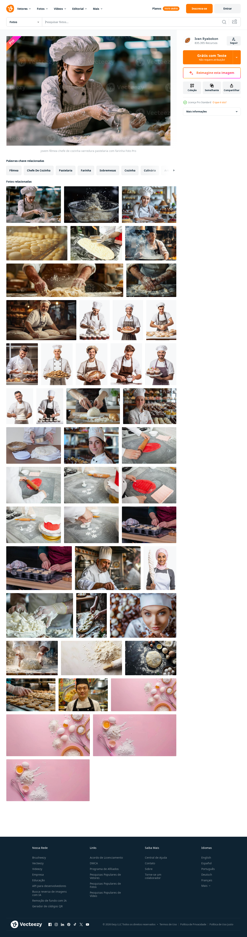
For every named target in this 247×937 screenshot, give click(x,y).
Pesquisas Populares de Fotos (105, 885)
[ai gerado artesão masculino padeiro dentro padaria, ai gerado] (94, 320)
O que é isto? (219, 102)
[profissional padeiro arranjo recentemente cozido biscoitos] (30, 694)
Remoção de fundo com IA (49, 900)
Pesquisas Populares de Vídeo (105, 894)
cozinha (130, 170)
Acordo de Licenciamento (106, 857)
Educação (38, 880)
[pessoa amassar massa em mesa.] (32, 658)
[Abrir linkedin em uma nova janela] (62, 924)
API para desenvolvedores (49, 886)
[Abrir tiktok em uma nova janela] (75, 924)
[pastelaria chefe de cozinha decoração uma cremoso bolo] (39, 615)
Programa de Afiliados (104, 869)
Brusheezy (39, 857)
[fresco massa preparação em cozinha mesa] (150, 658)
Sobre (148, 869)
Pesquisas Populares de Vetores (105, 876)
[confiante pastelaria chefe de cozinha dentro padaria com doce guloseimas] (149, 204)
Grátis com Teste (211, 57)
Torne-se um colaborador (153, 876)
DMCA (94, 863)
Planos (156, 8)
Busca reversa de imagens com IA (49, 893)
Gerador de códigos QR (47, 906)
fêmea (13, 170)
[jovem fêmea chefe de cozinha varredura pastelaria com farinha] (33, 204)
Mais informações (196, 111)
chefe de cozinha (38, 170)
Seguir (234, 43)
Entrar (227, 8)
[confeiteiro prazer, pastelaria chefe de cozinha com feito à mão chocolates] (143, 615)
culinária (150, 170)
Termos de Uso (168, 924)
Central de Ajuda (156, 857)
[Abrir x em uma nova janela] (81, 924)
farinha (86, 170)
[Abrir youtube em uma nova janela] (87, 924)
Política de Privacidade (193, 924)
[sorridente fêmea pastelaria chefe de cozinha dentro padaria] (91, 445)
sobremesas (108, 170)
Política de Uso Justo (221, 924)
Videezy (37, 869)
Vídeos (58, 9)
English (206, 857)
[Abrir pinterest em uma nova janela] (68, 924)
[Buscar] (224, 22)
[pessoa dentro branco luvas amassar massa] (96, 243)
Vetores (22, 9)
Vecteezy (38, 863)
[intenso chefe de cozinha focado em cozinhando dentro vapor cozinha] (150, 243)
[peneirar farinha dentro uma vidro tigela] (91, 204)
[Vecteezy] (10, 9)
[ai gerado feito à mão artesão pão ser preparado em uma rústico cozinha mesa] (91, 615)
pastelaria (65, 170)
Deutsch (206, 874)
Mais (96, 9)
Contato (150, 863)
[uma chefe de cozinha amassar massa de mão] (151, 280)
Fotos (41, 9)
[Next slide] (170, 170)
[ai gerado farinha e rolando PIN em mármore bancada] (91, 658)
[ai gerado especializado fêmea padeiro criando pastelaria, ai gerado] (160, 568)
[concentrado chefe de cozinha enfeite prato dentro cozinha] (108, 568)
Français (206, 880)
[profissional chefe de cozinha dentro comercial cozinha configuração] (83, 694)
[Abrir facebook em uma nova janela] (50, 924)
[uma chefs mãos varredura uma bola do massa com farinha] (93, 406)
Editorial (78, 9)
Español (206, 863)
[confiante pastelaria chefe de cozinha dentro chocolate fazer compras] (149, 406)
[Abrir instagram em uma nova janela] (56, 924)
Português (208, 869)
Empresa (38, 874)
